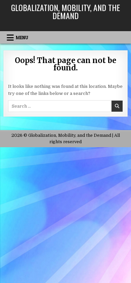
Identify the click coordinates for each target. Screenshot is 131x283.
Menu (22, 37)
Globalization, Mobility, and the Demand (65, 11)
